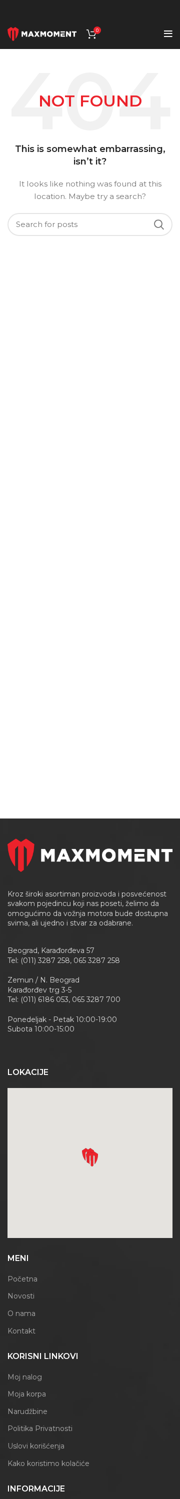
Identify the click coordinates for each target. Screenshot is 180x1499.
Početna (23, 1279)
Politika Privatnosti (40, 1428)
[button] (92, 1159)
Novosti (21, 1296)
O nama (22, 1313)
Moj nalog (25, 1377)
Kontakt (22, 1331)
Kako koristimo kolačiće (49, 1463)
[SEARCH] (159, 224)
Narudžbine (28, 1411)
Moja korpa (27, 1394)
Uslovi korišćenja (36, 1446)
